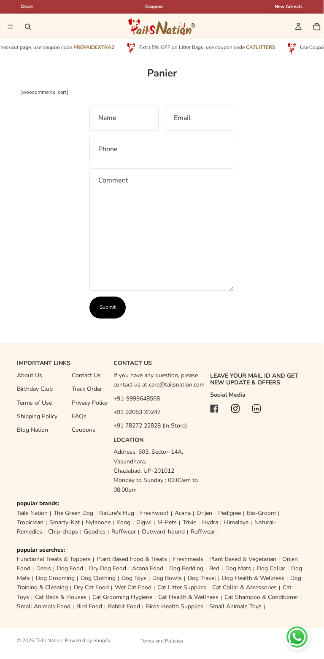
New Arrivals (288, 6)
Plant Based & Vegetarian (242, 559)
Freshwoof (154, 513)
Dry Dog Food (107, 568)
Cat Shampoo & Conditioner (261, 597)
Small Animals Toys (235, 606)
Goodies (94, 532)
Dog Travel (202, 578)
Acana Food (147, 568)
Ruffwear (123, 532)
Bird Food (89, 606)
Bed (214, 568)
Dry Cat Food (91, 587)
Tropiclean (30, 522)
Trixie (189, 522)
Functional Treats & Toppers (54, 559)
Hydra (210, 522)
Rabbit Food (124, 606)
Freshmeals (188, 559)
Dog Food (70, 568)
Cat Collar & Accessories (244, 587)
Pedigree (229, 513)
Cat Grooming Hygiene (122, 597)
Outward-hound (163, 532)
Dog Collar (271, 568)
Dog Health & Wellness (253, 578)
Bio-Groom (261, 513)
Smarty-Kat (64, 522)
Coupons (154, 6)
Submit (108, 307)
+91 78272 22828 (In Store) (150, 426)
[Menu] (10, 26)
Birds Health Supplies (174, 606)
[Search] (28, 26)
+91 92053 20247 (137, 412)
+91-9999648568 (136, 399)
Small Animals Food (43, 606)
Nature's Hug (116, 513)
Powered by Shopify (88, 640)
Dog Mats (238, 568)
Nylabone (98, 522)
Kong (123, 522)
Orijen (204, 513)
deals (27, 6)
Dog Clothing (98, 578)
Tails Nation (32, 513)
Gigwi (143, 522)
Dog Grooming (55, 578)
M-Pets (167, 522)
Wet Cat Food (133, 587)
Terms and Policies (161, 640)
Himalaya (236, 522)
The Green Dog (73, 513)
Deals (43, 568)
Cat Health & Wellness (188, 597)
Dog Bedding (186, 568)
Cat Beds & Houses (60, 597)
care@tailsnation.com (177, 385)
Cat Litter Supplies (181, 587)
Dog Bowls (167, 578)
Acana (183, 513)
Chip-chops (63, 532)
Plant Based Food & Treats (132, 559)
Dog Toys (134, 578)
